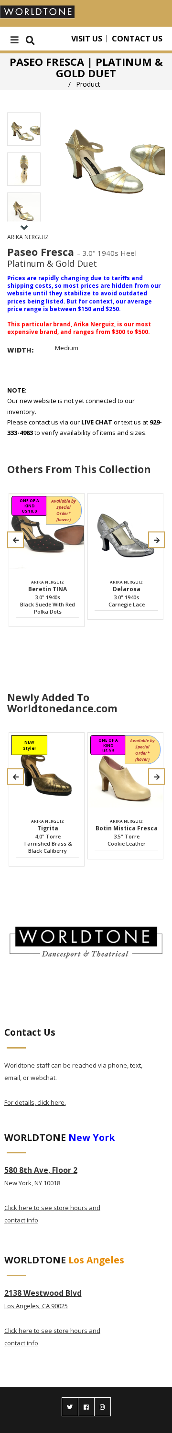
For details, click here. (35, 1102)
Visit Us (86, 38)
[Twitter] (70, 1406)
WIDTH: (20, 349)
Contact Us (137, 38)
